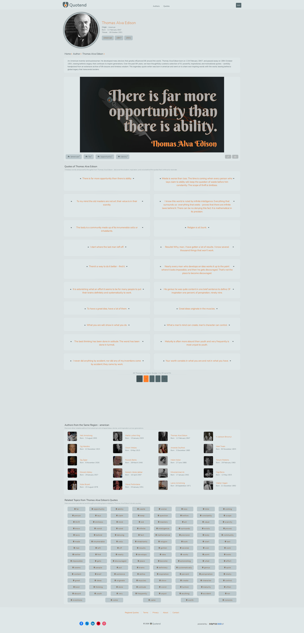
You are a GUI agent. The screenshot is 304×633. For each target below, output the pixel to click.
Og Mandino (85, 446)
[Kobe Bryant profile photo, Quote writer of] (72, 485)
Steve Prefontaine (132, 484)
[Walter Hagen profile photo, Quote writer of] (208, 485)
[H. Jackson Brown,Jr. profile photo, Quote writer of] (208, 436)
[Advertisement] (152, 401)
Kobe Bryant (85, 484)
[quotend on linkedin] (93, 623)
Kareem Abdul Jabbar (133, 472)
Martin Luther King (132, 435)
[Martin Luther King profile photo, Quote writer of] (117, 436)
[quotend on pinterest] (98, 623)
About (165, 612)
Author (76, 53)
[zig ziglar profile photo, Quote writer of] (72, 460)
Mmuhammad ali (177, 472)
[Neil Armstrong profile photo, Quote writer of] (72, 436)
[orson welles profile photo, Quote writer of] (117, 448)
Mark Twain (220, 446)
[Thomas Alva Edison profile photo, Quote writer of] (163, 436)
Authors (156, 6)
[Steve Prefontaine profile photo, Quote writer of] (117, 485)
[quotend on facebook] (81, 623)
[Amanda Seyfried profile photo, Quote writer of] (163, 448)
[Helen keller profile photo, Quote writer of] (163, 460)
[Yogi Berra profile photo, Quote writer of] (208, 473)
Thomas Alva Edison (119, 22)
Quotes (166, 6)
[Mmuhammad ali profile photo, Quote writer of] (163, 473)
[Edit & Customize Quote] (228, 157)
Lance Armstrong (178, 483)
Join (238, 5)
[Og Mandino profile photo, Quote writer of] (72, 448)
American (111, 27)
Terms (145, 612)
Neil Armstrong (86, 435)
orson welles (131, 447)
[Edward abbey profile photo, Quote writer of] (72, 473)
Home (68, 53)
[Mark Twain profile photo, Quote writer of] (208, 448)
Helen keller (176, 460)
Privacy (156, 612)
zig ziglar (83, 460)
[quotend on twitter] (87, 623)
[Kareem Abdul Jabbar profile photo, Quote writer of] (117, 473)
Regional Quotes (132, 612)
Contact (176, 612)
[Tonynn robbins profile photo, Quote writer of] (208, 460)
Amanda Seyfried (178, 447)
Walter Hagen (222, 483)
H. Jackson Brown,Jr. (224, 436)
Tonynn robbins (222, 460)
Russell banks (131, 460)
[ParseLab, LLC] (217, 624)
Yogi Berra (220, 472)
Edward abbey (86, 472)
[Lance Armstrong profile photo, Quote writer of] (163, 485)
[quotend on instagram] (104, 623)
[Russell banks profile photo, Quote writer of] (117, 460)
